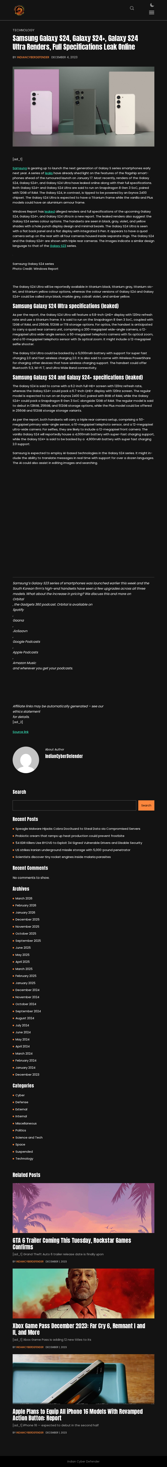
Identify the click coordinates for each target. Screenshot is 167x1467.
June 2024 (23, 1032)
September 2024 (28, 1011)
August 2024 (24, 1018)
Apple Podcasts (25, 652)
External (21, 1109)
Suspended (24, 1151)
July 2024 (22, 1025)
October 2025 (25, 933)
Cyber (20, 1095)
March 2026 (23, 898)
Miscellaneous (26, 1123)
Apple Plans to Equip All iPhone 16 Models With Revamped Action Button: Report (78, 1414)
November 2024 (27, 997)
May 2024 (22, 1039)
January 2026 (25, 912)
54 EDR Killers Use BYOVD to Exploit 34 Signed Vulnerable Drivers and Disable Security (78, 843)
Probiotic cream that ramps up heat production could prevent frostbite (69, 836)
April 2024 (22, 1046)
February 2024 (25, 1060)
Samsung (20, 168)
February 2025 (25, 976)
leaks (49, 173)
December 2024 (27, 990)
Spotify (18, 609)
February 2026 (25, 905)
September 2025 (28, 940)
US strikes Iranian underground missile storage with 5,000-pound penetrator (72, 850)
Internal (21, 1116)
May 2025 (22, 955)
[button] (151, 12)
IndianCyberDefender (33, 57)
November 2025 (27, 926)
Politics (20, 1130)
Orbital (18, 599)
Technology (23, 30)
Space (20, 1144)
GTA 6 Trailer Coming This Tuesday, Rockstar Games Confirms (72, 1243)
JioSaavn (20, 631)
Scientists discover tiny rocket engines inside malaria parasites (63, 857)
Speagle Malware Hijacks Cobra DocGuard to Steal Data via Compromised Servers (77, 828)
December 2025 (27, 919)
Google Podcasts (26, 641)
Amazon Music (24, 663)
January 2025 (25, 983)
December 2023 (27, 1074)
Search (19, 791)
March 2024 (24, 1053)
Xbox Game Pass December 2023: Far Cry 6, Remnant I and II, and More (79, 1329)
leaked (50, 211)
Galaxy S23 (58, 246)
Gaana (18, 620)
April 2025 (22, 962)
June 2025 (23, 947)
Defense (21, 1102)
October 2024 (25, 1004)
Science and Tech (29, 1137)
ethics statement (26, 711)
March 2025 (24, 969)
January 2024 (25, 1067)
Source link (21, 732)
